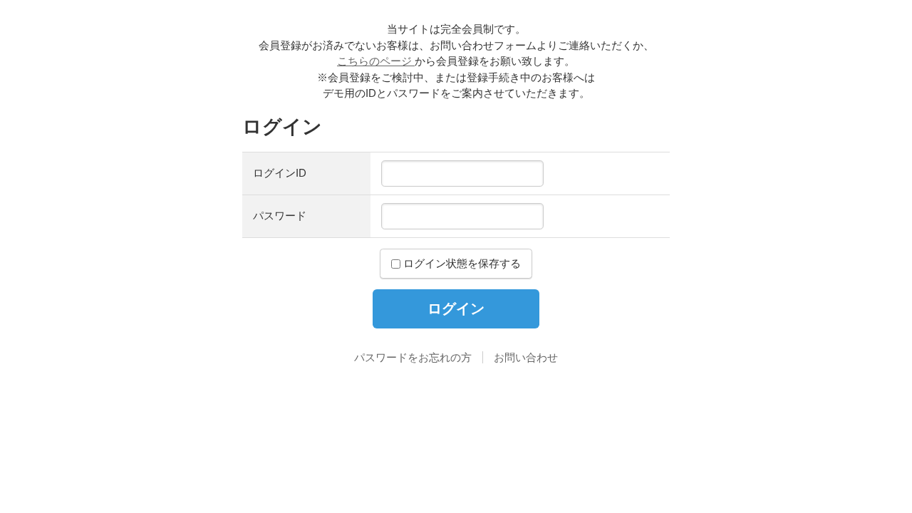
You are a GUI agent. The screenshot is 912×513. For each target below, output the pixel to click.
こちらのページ (376, 61)
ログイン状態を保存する (460, 263)
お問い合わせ (526, 357)
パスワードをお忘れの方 (413, 357)
